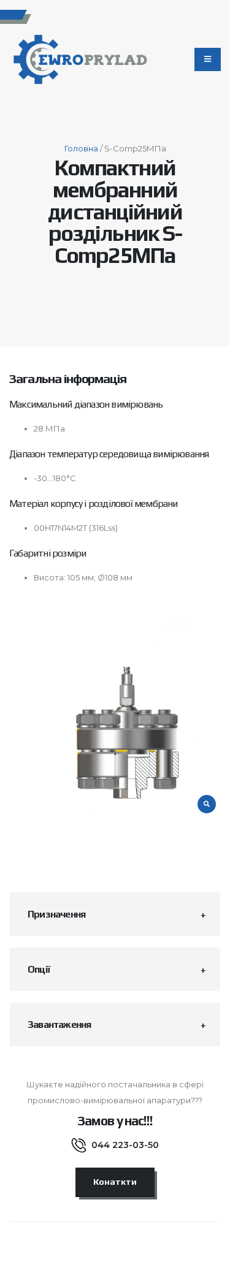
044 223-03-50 (125, 1144)
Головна (81, 148)
